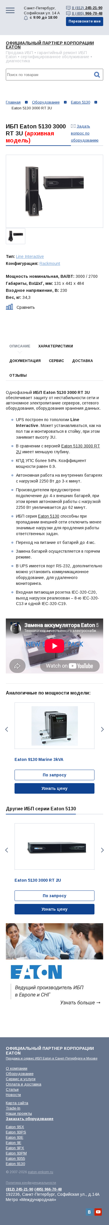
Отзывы (18, 375)
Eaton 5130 (48, 516)
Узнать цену (54, 788)
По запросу (54, 775)
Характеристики (55, 346)
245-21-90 (87, 8)
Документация (25, 361)
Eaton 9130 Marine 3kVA (39, 759)
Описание (19, 346)
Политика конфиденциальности (31, 1182)
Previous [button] (6, 729)
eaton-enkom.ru (40, 1172)
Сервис (56, 361)
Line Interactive (30, 256)
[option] (54, 191)
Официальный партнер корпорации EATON (50, 45)
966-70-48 (87, 13)
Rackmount (50, 263)
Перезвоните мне (85, 21)
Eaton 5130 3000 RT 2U (38, 880)
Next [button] (103, 729)
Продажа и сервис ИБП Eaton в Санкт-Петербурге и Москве (51, 1058)
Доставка (82, 361)
